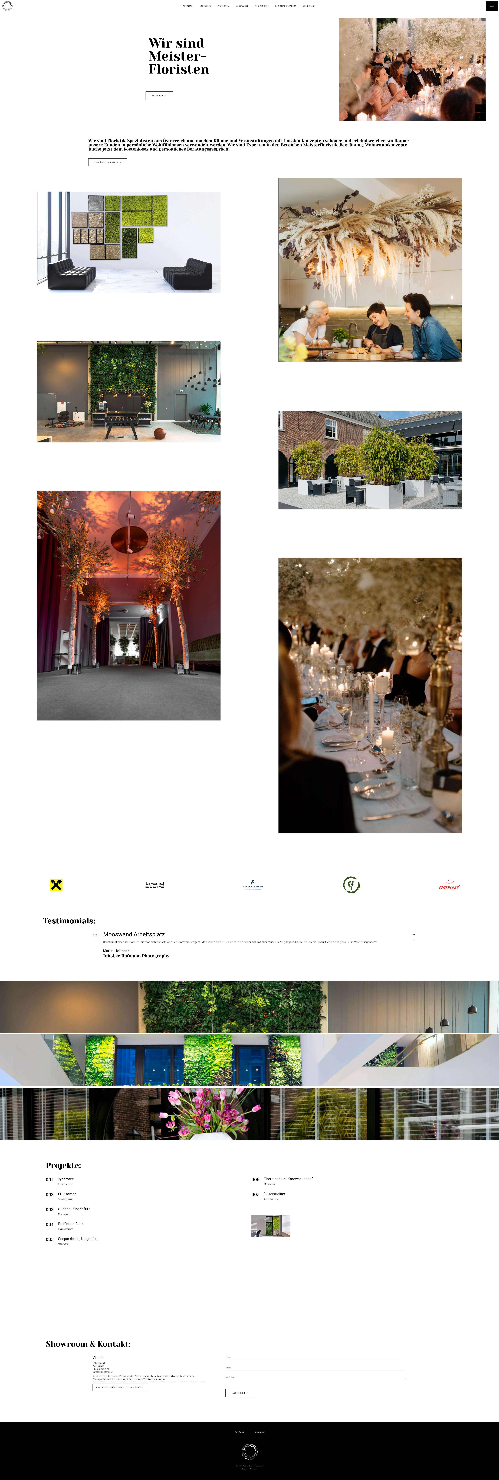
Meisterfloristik (320, 145)
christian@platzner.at (102, 1372)
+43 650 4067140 (101, 1369)
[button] (93, 935)
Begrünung (351, 145)
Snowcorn (253, 1469)
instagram (259, 1432)
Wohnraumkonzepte (386, 145)
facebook (239, 1432)
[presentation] (413, 939)
